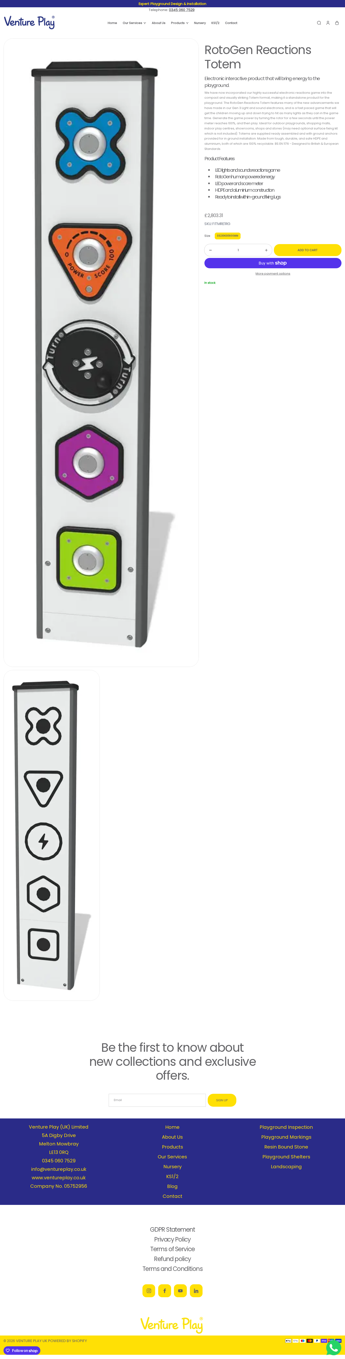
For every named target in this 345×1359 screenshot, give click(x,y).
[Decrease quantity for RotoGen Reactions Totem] (207, 250)
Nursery (172, 1166)
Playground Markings (286, 1137)
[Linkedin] (196, 1290)
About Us (172, 1137)
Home (172, 1127)
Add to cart (308, 250)
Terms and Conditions (172, 1269)
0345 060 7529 (59, 1160)
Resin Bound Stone (286, 1147)
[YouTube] (180, 1290)
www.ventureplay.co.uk (59, 1177)
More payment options (273, 274)
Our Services (172, 1156)
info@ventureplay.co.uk (58, 1169)
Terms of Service (172, 1249)
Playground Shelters (286, 1156)
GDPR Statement (172, 1229)
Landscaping (286, 1166)
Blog (172, 1186)
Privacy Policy (172, 1239)
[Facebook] (164, 1290)
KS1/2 (172, 1176)
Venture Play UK (31, 1340)
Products (172, 1147)
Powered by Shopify (67, 1340)
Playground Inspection (286, 1127)
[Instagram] (148, 1290)
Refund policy (172, 1259)
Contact (172, 1196)
